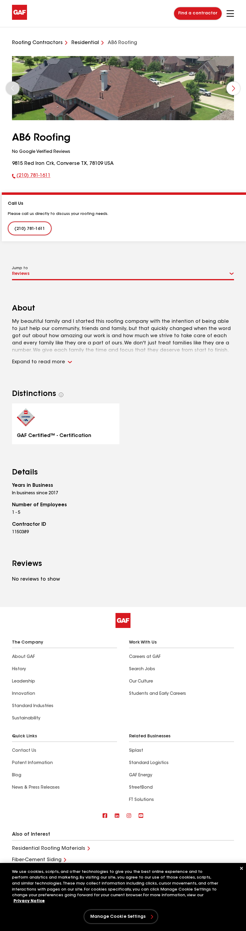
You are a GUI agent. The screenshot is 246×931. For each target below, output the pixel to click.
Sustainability (26, 718)
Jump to (20, 268)
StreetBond (141, 788)
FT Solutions (141, 800)
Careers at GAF (144, 657)
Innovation (23, 694)
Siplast (136, 751)
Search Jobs (142, 669)
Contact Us (24, 751)
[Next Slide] (233, 88)
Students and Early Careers (157, 694)
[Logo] (19, 18)
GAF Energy (140, 775)
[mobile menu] (230, 13)
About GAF (23, 657)
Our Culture (141, 682)
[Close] (241, 868)
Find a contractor (198, 13)
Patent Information (32, 763)
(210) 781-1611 (31, 176)
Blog (16, 775)
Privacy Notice (29, 901)
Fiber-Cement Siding (37, 860)
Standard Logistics (149, 763)
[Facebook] (105, 816)
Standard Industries (32, 706)
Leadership (23, 682)
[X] (117, 816)
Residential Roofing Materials (48, 848)
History (19, 669)
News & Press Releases (36, 788)
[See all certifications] (61, 394)
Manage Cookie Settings (118, 917)
